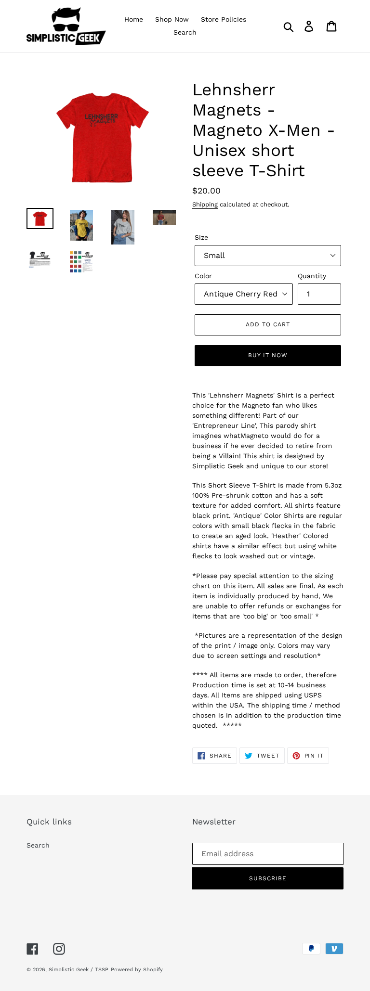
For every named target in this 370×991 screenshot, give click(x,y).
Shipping (205, 204)
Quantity (312, 276)
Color (203, 276)
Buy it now (268, 355)
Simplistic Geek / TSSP (78, 969)
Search (38, 845)
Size (201, 237)
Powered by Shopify (137, 969)
